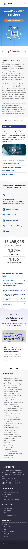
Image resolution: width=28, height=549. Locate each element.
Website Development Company (12, 385)
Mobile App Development (10, 387)
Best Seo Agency (8, 401)
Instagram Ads (7, 449)
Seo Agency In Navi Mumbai (11, 393)
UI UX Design (7, 412)
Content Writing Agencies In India (13, 410)
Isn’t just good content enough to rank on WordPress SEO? (13, 295)
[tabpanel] (14, 143)
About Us (6, 524)
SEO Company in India (10, 515)
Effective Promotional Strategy (14, 226)
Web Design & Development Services (14, 408)
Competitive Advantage (12, 220)
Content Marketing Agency (11, 427)
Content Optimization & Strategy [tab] (11, 167)
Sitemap (6, 536)
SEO (5, 345)
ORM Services (8, 496)
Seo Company (8, 508)
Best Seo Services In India (11, 404)
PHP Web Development (10, 425)
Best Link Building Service (11, 434)
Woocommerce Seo (9, 446)
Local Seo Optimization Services (12, 419)
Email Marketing (8, 421)
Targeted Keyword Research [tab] (10, 163)
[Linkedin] (13, 483)
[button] (3, 51)
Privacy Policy (7, 534)
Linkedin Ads (7, 444)
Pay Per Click (7, 416)
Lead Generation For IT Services (12, 417)
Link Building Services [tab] (8, 170)
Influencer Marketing (9, 397)
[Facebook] (3, 483)
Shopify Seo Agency (9, 438)
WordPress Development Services (13, 423)
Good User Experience (12, 209)
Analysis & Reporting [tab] (8, 174)
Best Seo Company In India (11, 391)
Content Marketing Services (11, 499)
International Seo (8, 457)
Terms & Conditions (9, 531)
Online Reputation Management (12, 431)
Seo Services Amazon (10, 448)
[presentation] (11, 368)
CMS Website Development (11, 440)
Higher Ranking (10, 231)
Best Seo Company (9, 399)
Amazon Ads (7, 442)
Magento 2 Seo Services (10, 451)
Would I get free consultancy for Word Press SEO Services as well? (13, 299)
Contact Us (7, 527)
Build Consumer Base (12, 215)
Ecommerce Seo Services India (12, 436)
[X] (7, 483)
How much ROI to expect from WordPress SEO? (11, 303)
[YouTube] (20, 483)
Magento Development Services (12, 406)
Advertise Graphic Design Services (13, 402)
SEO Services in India (9, 513)
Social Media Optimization (11, 429)
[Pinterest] (16, 483)
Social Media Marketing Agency (12, 395)
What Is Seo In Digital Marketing (12, 384)
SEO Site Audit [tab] (6, 126)
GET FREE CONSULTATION (14, 20)
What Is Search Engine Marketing (13, 389)
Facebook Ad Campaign (10, 432)
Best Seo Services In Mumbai (12, 414)
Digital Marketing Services (11, 378)
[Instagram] (10, 483)
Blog (5, 529)
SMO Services (8, 494)
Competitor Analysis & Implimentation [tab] (13, 160)
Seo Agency (7, 510)
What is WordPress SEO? (9, 280)
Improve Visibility (10, 195)
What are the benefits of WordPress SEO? (12, 291)
